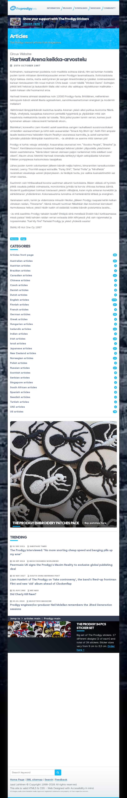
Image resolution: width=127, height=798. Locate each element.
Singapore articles (63, 382)
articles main (32, 618)
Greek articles (63, 319)
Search (49, 779)
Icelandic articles (63, 329)
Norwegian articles (63, 358)
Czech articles (63, 285)
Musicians (95, 8)
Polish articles (63, 363)
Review (14, 239)
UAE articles (63, 406)
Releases (67, 8)
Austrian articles (63, 265)
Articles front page (63, 254)
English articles (63, 299)
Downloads (81, 8)
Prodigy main (52, 618)
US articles (63, 411)
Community (109, 8)
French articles (63, 309)
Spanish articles (63, 392)
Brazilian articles (63, 270)
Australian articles (63, 260)
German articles (63, 314)
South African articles (63, 387)
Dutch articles (63, 294)
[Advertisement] (63, 687)
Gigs (23, 239)
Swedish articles (63, 397)
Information (53, 8)
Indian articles (63, 333)
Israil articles (63, 343)
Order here (31, 24)
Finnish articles (63, 304)
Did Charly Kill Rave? (23, 594)
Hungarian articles (63, 324)
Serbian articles (63, 377)
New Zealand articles (63, 353)
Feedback (61, 779)
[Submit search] (58, 772)
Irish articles (63, 338)
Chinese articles (63, 280)
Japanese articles (63, 348)
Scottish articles (63, 372)
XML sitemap (34, 779)
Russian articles (63, 368)
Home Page (17, 779)
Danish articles (63, 290)
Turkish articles (63, 401)
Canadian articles (63, 275)
